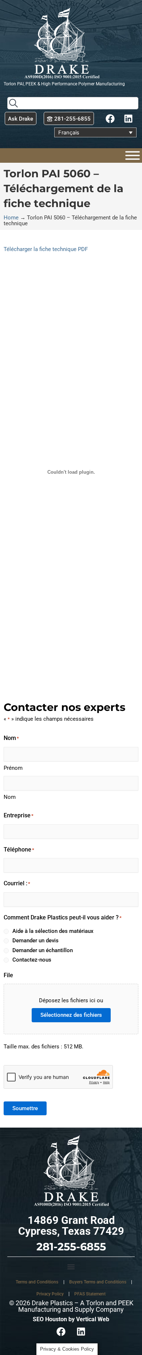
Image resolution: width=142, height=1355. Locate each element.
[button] (71, 1267)
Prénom (13, 768)
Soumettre (25, 1108)
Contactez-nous (31, 959)
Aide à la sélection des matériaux (53, 931)
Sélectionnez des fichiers (71, 1015)
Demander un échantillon (42, 950)
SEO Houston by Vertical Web (71, 1319)
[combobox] (72, 103)
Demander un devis (35, 940)
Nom (10, 797)
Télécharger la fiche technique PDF (46, 249)
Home (11, 217)
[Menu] (132, 155)
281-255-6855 (71, 1246)
